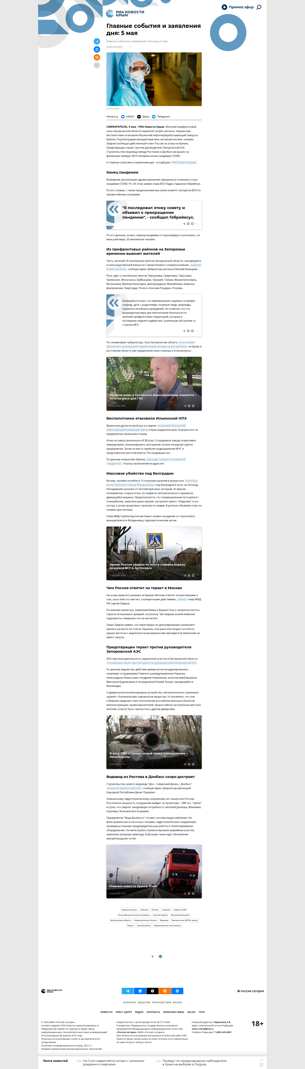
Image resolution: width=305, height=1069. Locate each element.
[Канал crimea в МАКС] (177, 991)
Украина (166, 910)
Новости (144, 910)
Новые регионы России (145, 920)
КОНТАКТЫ (153, 1012)
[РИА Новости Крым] (125, 14)
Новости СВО (180, 910)
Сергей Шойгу (144, 925)
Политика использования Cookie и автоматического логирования (70, 1040)
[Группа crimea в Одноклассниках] (165, 991)
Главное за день (129, 910)
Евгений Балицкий (180, 915)
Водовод (164, 920)
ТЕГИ (202, 1012)
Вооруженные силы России (167, 925)
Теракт (130, 925)
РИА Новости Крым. (184, 162)
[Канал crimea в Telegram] (128, 991)
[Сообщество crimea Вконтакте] (140, 991)
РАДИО (139, 1012)
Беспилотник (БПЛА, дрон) (185, 920)
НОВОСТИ (106, 1012)
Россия (155, 910)
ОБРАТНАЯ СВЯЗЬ (173, 1012)
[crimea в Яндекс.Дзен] (152, 991)
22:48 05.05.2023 (114, 47)
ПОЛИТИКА (129, 1003)
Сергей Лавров (160, 915)
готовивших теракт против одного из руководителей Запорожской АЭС (151, 663)
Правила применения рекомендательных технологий (71, 1049)
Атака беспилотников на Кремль (133, 915)
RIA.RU (191, 1012)
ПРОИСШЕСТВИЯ (161, 1003)
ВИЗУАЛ (177, 1003)
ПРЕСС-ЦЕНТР (124, 1012)
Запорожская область (120, 920)
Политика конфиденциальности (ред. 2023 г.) (66, 1046)
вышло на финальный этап (124, 788)
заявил (181, 599)
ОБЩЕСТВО (144, 1003)
